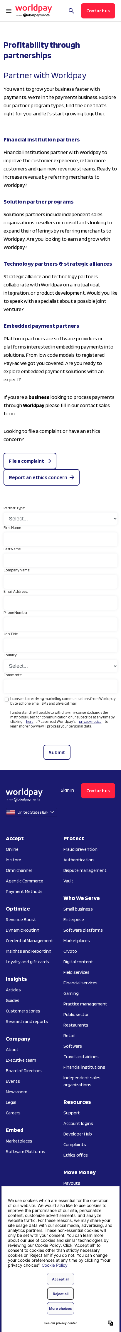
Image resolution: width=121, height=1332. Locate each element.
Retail (69, 1035)
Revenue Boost (21, 919)
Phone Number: (16, 612)
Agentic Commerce (24, 881)
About (12, 1049)
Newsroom (16, 1091)
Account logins (78, 1123)
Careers (13, 1113)
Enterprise (73, 919)
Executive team (21, 1060)
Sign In (67, 790)
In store (13, 860)
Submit (57, 752)
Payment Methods (24, 891)
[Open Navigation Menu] (8, 10)
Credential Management (29, 940)
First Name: (13, 527)
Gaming (71, 993)
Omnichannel (19, 870)
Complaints (74, 1144)
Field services (76, 972)
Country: (10, 655)
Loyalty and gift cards (27, 961)
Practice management (85, 1004)
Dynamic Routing (22, 930)
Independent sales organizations (81, 1081)
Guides (12, 1000)
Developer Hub (77, 1134)
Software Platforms (25, 1151)
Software (72, 1046)
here (29, 721)
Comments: (13, 675)
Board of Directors (24, 1070)
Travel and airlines (81, 1056)
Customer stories (23, 1011)
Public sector (76, 1014)
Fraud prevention (80, 849)
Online (12, 849)
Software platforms (83, 930)
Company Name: (17, 570)
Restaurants (75, 1025)
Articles (13, 990)
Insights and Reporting (28, 951)
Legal (11, 1102)
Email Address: (16, 591)
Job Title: (11, 634)
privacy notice (90, 721)
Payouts (71, 1183)
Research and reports (27, 1021)
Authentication (78, 860)
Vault (68, 881)
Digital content (78, 961)
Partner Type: (14, 508)
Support (71, 1113)
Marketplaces (19, 1141)
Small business (78, 909)
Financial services (80, 983)
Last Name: (12, 549)
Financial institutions (84, 1067)
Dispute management (85, 870)
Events (13, 1081)
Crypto (70, 951)
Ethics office (75, 1155)
